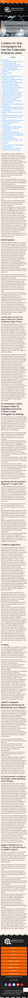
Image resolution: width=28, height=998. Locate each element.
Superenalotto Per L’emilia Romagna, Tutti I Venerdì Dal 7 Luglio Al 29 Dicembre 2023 (12, 128)
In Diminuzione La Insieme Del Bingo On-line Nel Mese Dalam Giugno (12, 80)
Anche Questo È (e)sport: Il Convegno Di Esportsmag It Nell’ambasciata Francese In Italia (13, 122)
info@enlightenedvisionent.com (14, 977)
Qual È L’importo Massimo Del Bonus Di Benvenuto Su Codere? (12, 77)
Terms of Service (14, 974)
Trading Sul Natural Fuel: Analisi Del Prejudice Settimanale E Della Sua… (11, 149)
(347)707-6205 (14, 980)
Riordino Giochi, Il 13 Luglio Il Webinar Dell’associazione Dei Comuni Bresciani (12, 95)
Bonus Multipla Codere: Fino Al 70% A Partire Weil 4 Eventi (12, 101)
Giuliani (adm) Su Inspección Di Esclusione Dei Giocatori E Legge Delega (12, 132)
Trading (4, 74)
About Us (14, 948)
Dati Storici (5, 143)
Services (14, 971)
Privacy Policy (14, 964)
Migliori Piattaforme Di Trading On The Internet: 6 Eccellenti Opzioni (12, 83)
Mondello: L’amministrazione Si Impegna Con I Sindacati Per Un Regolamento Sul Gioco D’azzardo (12, 109)
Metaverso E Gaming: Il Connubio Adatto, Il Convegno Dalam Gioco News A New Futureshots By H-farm (12, 87)
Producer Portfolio (14, 967)
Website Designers (16, 994)
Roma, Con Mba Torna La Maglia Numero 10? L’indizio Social (10, 98)
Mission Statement (14, 961)
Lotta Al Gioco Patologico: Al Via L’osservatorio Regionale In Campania (12, 91)
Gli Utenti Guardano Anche (9, 138)
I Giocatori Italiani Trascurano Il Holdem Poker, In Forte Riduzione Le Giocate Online (12, 117)
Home (5, 28)
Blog (14, 951)
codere (19, 379)
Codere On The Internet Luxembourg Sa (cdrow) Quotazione (12, 136)
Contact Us (14, 955)
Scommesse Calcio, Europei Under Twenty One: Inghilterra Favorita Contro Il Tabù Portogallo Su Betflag (13, 66)
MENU (5, 1)
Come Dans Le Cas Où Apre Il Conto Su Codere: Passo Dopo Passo (12, 62)
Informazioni (5, 60)
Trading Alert (5, 125)
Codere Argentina (7, 73)
